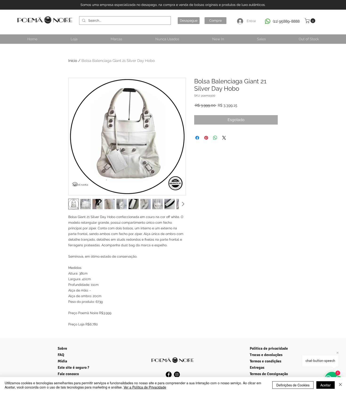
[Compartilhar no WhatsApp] (215, 138)
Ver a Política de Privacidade (145, 387)
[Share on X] (224, 138)
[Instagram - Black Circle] (177, 374)
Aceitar (325, 385)
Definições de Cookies (293, 385)
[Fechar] (340, 385)
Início (72, 60)
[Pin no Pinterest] (206, 138)
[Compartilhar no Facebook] (197, 138)
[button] (310, 20)
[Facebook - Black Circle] (169, 374)
